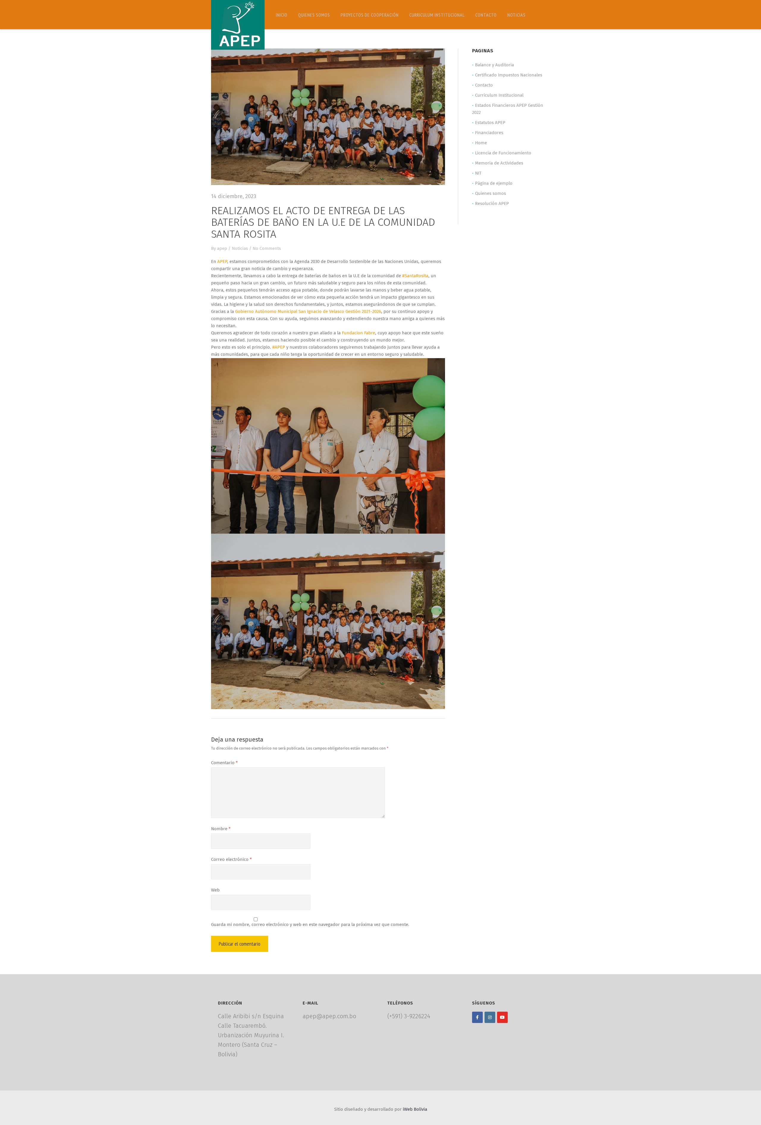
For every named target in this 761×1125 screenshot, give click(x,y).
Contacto (486, 15)
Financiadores (489, 133)
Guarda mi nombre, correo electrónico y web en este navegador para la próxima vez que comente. (310, 924)
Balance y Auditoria (494, 65)
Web (215, 890)
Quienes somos (314, 15)
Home (481, 143)
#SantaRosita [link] (415, 276)
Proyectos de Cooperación (370, 15)
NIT (478, 173)
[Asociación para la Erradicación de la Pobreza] (238, 25)
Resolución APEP (492, 203)
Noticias (516, 15)
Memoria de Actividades (499, 163)
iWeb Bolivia (415, 1109)
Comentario (224, 763)
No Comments (267, 248)
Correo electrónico (231, 859)
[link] (222, 261)
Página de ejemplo (493, 183)
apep (222, 248)
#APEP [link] (278, 347)
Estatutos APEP (490, 122)
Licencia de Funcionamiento (503, 153)
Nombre (221, 829)
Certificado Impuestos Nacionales (508, 75)
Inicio (281, 15)
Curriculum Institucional (437, 15)
